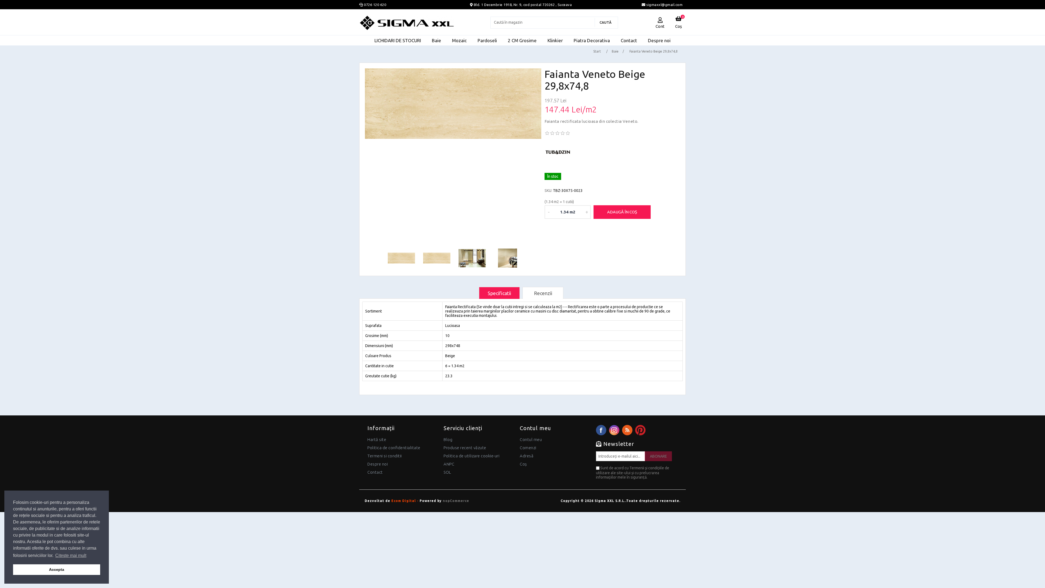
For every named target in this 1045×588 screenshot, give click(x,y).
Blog (448, 439)
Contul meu (531, 439)
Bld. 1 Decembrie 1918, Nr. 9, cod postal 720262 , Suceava (523, 5)
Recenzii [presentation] (543, 293)
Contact (375, 472)
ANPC (449, 464)
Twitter (614, 430)
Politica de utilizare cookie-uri (471, 456)
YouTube (640, 430)
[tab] (499, 293)
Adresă (526, 456)
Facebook (601, 430)
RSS (627, 430)
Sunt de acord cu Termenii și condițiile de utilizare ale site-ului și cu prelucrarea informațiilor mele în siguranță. (632, 472)
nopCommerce (456, 501)
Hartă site (376, 439)
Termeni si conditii (384, 456)
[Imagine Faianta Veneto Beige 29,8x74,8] (453, 103)
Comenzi (528, 447)
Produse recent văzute (465, 447)
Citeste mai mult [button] (70, 555)
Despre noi (377, 464)
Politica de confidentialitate (393, 447)
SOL (447, 472)
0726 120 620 (375, 5)
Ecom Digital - (405, 501)
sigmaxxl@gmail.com (664, 5)
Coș (523, 464)
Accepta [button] (56, 569)
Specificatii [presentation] (499, 293)
